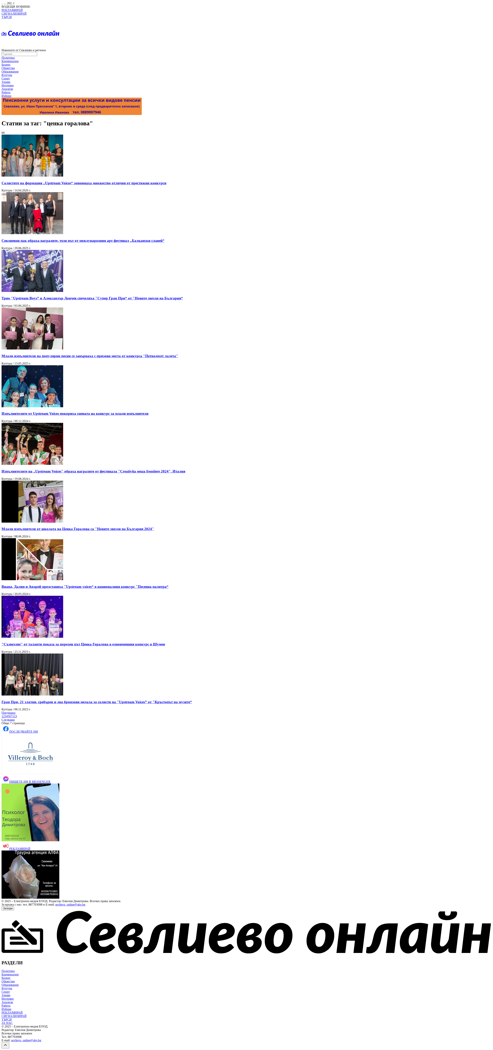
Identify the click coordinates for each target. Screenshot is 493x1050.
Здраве (6, 82)
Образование (10, 71)
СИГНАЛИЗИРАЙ (14, 13)
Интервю (8, 85)
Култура (7, 75)
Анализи (7, 89)
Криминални (10, 61)
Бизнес (6, 64)
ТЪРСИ (7, 17)
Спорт (6, 78)
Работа (6, 92)
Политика (8, 57)
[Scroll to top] (5, 1045)
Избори (6, 95)
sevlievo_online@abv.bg (70, 904)
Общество (8, 68)
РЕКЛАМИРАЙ (12, 10)
